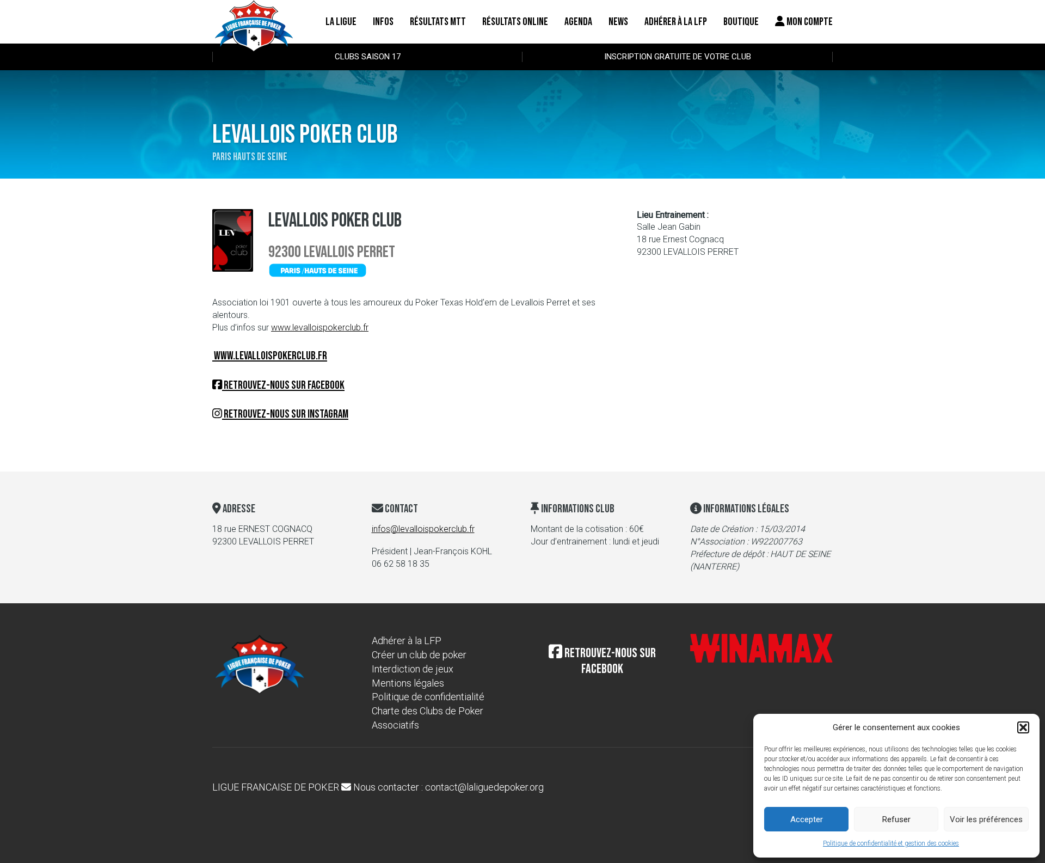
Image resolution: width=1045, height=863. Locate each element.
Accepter (806, 819)
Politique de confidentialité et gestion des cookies (891, 843)
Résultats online (515, 21)
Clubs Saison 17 (368, 57)
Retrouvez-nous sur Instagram (285, 414)
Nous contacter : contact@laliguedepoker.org (447, 787)
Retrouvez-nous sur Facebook (283, 385)
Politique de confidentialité (428, 696)
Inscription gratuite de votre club (677, 57)
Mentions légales (408, 683)
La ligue (340, 21)
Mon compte (809, 21)
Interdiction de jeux (412, 669)
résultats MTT (438, 21)
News (618, 21)
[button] (1023, 727)
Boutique (741, 21)
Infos (383, 21)
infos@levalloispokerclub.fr (423, 529)
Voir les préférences (986, 819)
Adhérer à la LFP (675, 21)
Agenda (578, 21)
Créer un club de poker (419, 654)
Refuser (896, 819)
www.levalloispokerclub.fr (319, 327)
